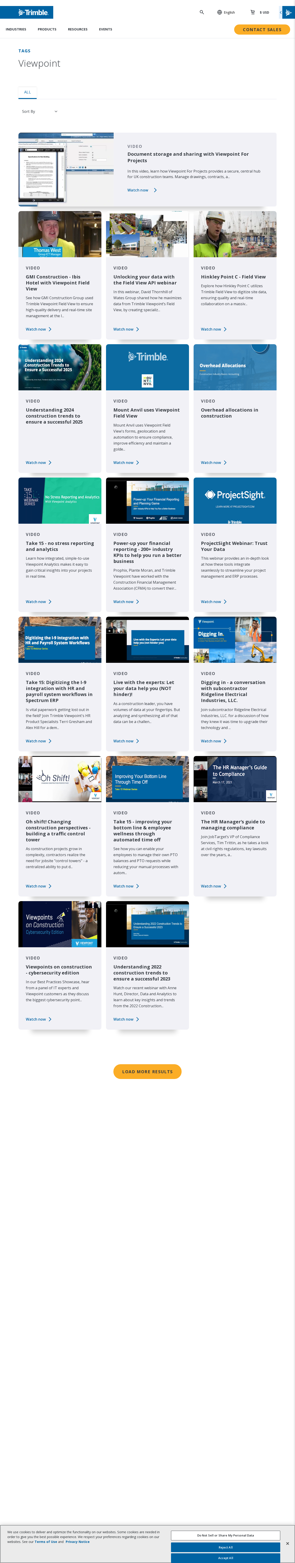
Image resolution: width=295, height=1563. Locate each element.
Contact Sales (262, 29)
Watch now (137, 190)
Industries (16, 29)
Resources (78, 29)
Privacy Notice (78, 1541)
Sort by (28, 111)
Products (47, 29)
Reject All (226, 1547)
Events (105, 29)
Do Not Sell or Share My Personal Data (225, 1535)
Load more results (147, 1071)
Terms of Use (46, 1541)
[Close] (288, 1543)
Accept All (225, 1558)
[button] (223, 12)
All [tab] (27, 92)
